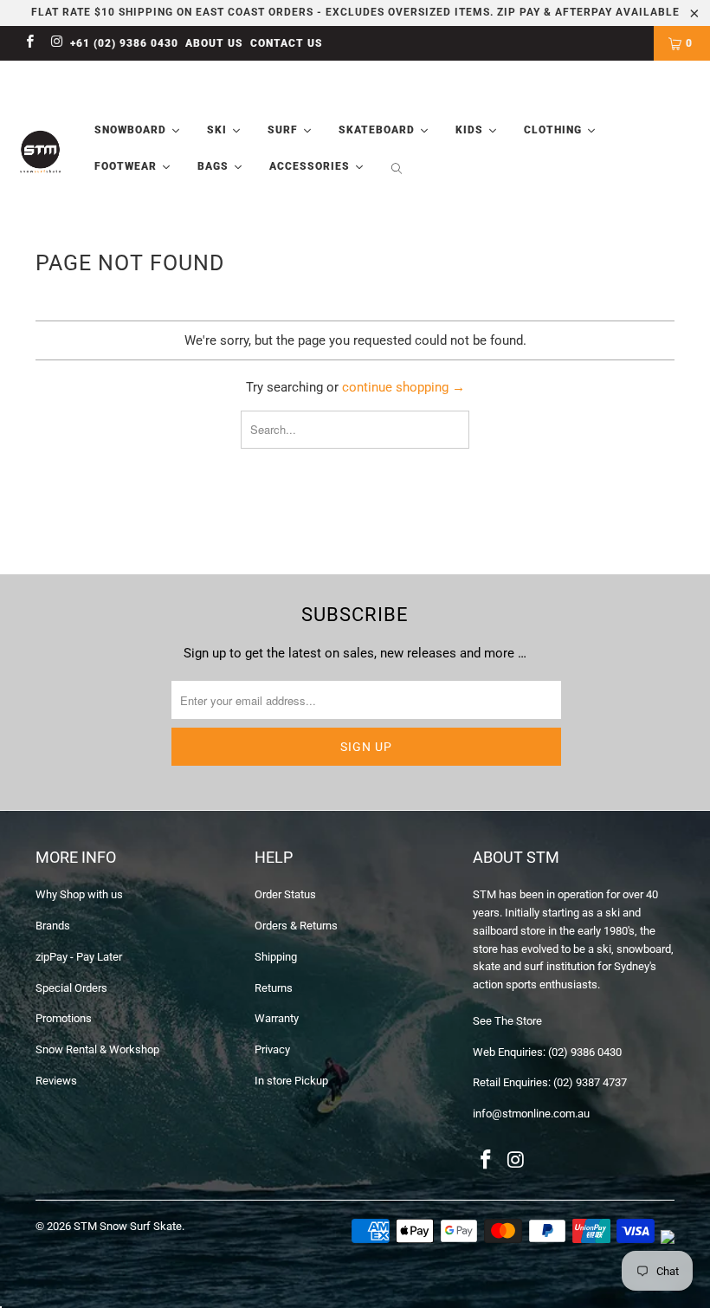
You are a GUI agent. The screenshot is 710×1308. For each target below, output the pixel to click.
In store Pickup (291, 1080)
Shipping (276, 956)
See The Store (507, 1020)
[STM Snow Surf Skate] (40, 152)
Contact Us (286, 43)
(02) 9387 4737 (590, 1082)
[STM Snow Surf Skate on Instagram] (55, 43)
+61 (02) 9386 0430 (124, 43)
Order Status (285, 894)
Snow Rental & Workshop (97, 1049)
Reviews (56, 1080)
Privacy (272, 1049)
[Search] (396, 170)
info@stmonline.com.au (531, 1113)
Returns (274, 987)
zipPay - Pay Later (79, 956)
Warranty (277, 1018)
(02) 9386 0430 (585, 1052)
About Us (214, 43)
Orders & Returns (296, 925)
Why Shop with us (79, 894)
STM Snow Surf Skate (128, 1226)
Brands (53, 925)
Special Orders (71, 987)
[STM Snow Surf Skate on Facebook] (29, 43)
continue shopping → (403, 387)
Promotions (64, 1018)
